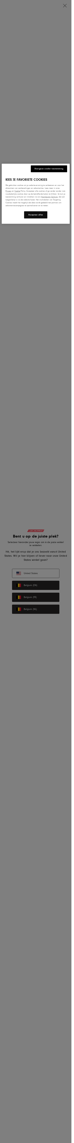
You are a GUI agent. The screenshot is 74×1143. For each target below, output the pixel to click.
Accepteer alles (35, 215)
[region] (36, 194)
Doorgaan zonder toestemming (49, 169)
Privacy (8, 191)
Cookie (17, 191)
